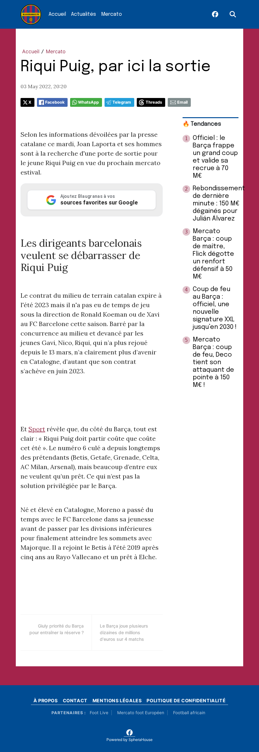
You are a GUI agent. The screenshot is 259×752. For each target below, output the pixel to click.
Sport (36, 429)
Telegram (121, 102)
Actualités (83, 14)
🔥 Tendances (202, 124)
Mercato (111, 14)
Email (182, 102)
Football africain (189, 712)
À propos (45, 700)
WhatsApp (88, 102)
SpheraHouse (141, 739)
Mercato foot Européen (140, 712)
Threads (154, 102)
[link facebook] (215, 14)
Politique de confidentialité (186, 700)
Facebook (54, 102)
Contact (75, 700)
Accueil (57, 14)
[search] (232, 14)
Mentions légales (117, 700)
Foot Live (99, 712)
